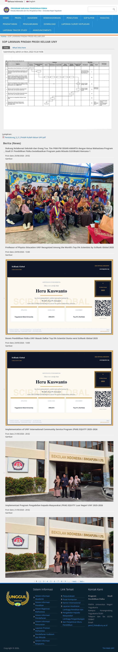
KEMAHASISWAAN (52, 17)
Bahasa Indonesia (15, 1)
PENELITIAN (72, 17)
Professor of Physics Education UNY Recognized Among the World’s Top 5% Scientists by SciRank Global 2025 (59, 247)
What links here (19, 47)
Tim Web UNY (108, 648)
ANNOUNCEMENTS (42, 30)
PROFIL (18, 17)
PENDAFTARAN (10, 24)
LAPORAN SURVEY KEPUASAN (75, 24)
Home (3, 36)
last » (82, 581)
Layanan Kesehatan (71, 606)
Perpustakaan (69, 596)
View (7, 47)
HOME (6, 17)
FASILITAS (104, 17)
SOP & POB (89, 17)
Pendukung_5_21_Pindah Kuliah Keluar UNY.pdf (25, 137)
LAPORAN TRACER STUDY (15, 30)
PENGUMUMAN (30, 24)
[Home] (29, 9)
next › (74, 581)
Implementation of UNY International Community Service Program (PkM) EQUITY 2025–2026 (51, 429)
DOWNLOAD (50, 24)
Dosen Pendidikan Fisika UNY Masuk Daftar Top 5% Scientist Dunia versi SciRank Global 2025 (51, 338)
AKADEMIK (32, 17)
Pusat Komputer (70, 599)
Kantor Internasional (71, 602)
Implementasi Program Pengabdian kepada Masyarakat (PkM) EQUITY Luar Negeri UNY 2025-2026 (54, 505)
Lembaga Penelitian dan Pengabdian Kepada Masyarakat (73, 612)
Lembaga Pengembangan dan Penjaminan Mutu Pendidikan (74, 622)
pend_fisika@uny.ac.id (97, 625)
